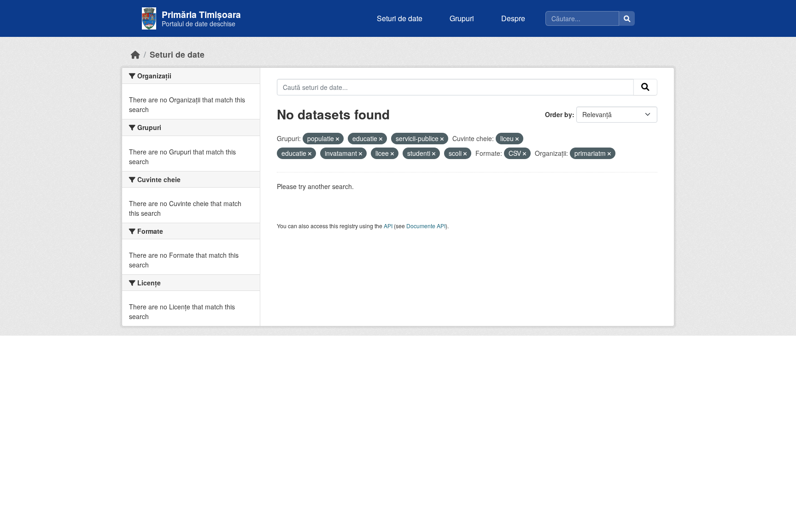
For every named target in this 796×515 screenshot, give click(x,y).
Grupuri (462, 18)
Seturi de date (399, 18)
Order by (558, 114)
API (388, 226)
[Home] (135, 54)
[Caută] (627, 18)
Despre (513, 18)
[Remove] (337, 138)
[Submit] (645, 87)
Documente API (425, 226)
